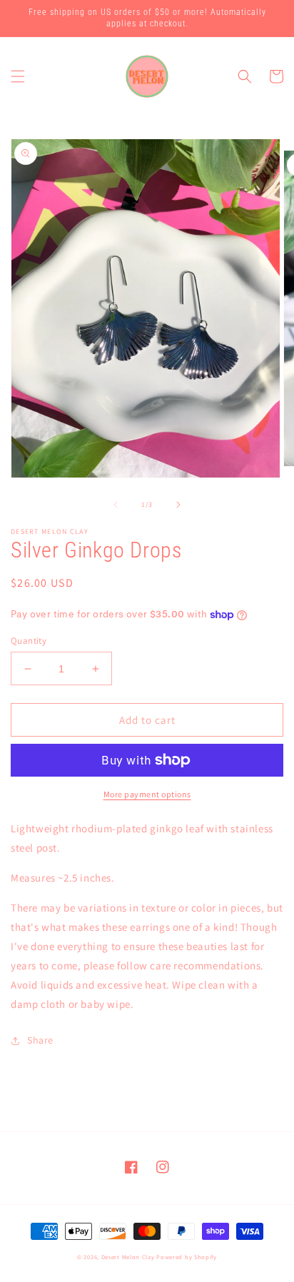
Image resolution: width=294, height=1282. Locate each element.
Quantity (28, 641)
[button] (18, 76)
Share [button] (40, 1040)
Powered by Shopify (186, 1257)
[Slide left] (115, 504)
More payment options (147, 794)
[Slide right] (178, 504)
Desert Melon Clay (128, 1257)
